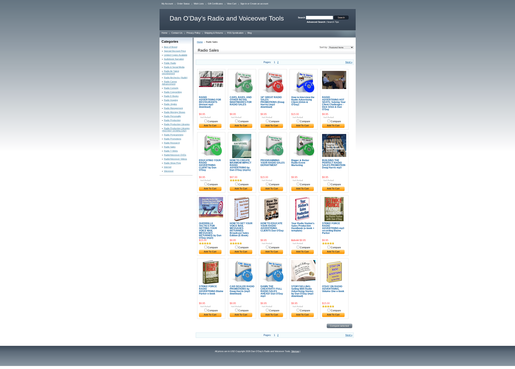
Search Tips (333, 22)
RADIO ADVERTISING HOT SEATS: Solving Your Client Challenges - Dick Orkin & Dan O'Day (334, 103)
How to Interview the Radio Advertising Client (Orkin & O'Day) (302, 101)
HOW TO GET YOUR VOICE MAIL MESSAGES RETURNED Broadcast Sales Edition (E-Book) (241, 229)
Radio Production (172, 120)
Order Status (183, 3)
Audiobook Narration (174, 59)
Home (200, 42)
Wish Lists (199, 3)
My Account (167, 3)
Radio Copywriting (173, 92)
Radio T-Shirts (171, 151)
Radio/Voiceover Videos (175, 159)
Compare (213, 121)
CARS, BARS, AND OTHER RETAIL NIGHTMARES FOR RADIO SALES (241, 101)
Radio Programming (173, 135)
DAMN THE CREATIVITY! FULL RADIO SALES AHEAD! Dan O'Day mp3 (272, 291)
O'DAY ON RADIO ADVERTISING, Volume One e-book (333, 288)
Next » (348, 62)
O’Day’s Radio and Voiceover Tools (227, 18)
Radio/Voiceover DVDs (175, 155)
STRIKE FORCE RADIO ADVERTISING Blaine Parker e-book (211, 290)
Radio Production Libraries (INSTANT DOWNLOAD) (176, 129)
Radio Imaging (171, 100)
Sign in (243, 3)
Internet (167, 167)
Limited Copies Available (175, 55)
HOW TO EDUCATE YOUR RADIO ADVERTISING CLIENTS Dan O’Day (272, 227)
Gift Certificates (215, 3)
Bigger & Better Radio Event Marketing (300, 162)
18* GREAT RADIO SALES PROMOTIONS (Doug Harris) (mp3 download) (272, 102)
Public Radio (170, 63)
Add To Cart (210, 125)
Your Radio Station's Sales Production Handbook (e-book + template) (302, 227)
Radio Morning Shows (174, 112)
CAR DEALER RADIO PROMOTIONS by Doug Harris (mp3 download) (242, 290)
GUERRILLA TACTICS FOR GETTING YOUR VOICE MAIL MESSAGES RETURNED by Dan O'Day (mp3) (210, 230)
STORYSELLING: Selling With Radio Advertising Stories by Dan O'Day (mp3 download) (302, 291)
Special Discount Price (175, 51)
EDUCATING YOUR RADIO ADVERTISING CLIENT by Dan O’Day (210, 165)
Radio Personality (172, 116)
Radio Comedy (171, 88)
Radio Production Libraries (177, 124)
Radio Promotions (172, 139)
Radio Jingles (170, 104)
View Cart (231, 3)
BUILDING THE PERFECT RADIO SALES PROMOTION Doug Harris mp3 (333, 164)
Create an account (259, 3)
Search (301, 17)
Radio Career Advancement (169, 82)
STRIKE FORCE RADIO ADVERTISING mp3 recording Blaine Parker (333, 228)
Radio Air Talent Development (170, 72)
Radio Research (172, 143)
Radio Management (173, 108)
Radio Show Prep (172, 163)
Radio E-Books (171, 96)
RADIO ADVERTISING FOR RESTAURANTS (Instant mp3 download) (210, 102)
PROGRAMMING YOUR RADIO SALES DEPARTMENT (273, 162)
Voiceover (169, 171)
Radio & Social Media (174, 67)
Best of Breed (170, 47)
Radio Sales (170, 147)
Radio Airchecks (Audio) (175, 77)
